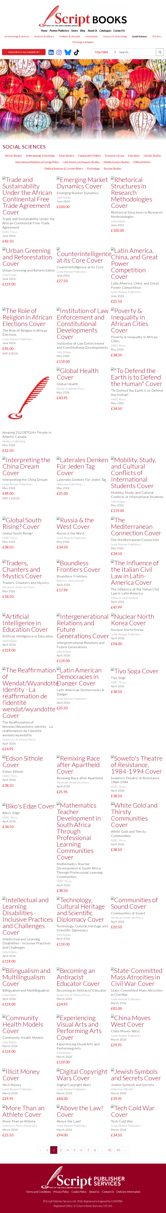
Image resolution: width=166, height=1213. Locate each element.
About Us (94, 1191)
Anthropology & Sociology (40, 155)
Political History (142, 162)
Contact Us (108, 1191)
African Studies (13, 155)
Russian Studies (112, 168)
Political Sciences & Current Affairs (64, 168)
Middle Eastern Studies (117, 162)
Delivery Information (128, 1191)
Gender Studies (152, 155)
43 (118, 1150)
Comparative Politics (89, 155)
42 (110, 1150)
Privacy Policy (61, 1191)
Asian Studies (66, 155)
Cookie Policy (79, 1191)
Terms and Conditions (38, 1191)
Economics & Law (114, 155)
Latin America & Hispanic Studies (81, 162)
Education (133, 155)
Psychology (93, 168)
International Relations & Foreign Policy (37, 162)
